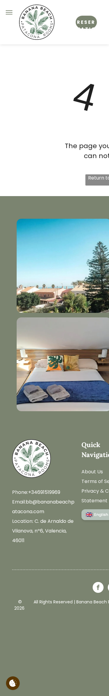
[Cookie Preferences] (13, 683)
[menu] (9, 12)
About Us (92, 471)
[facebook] (98, 588)
